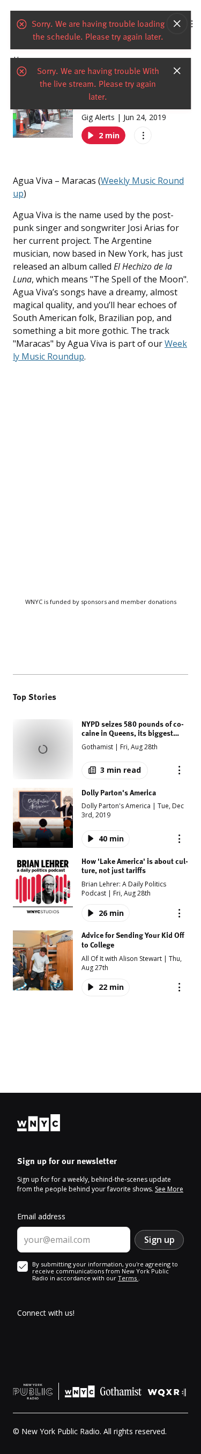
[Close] (176, 23)
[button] (100, 749)
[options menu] (143, 135)
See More (169, 1189)
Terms (128, 1278)
